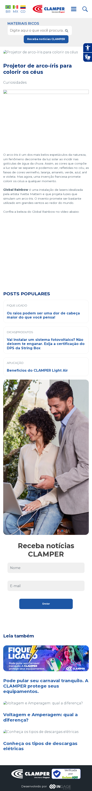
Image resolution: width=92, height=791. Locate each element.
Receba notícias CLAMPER (46, 39)
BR (8, 11)
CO (23, 11)
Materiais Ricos (23, 24)
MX (15, 11)
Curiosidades (15, 82)
